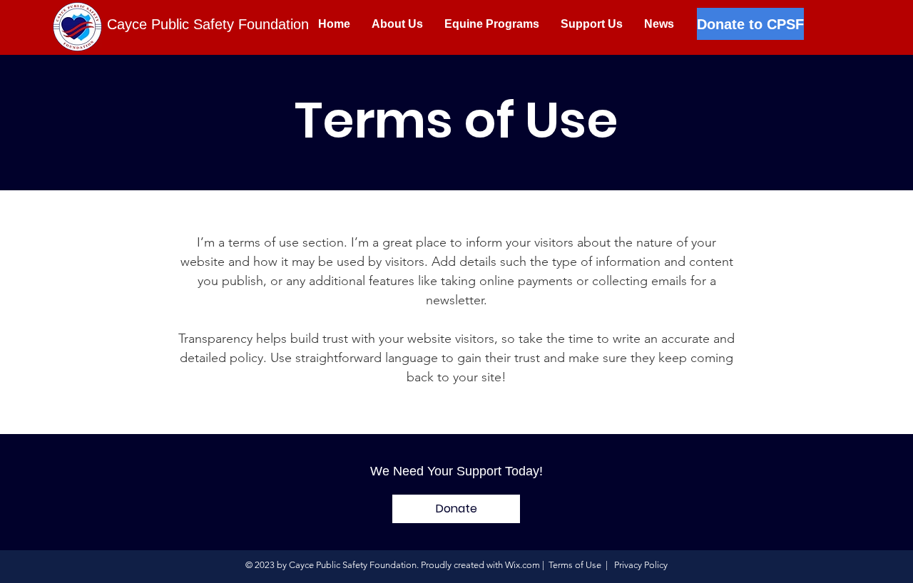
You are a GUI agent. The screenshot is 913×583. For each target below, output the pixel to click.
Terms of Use (575, 564)
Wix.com (522, 564)
